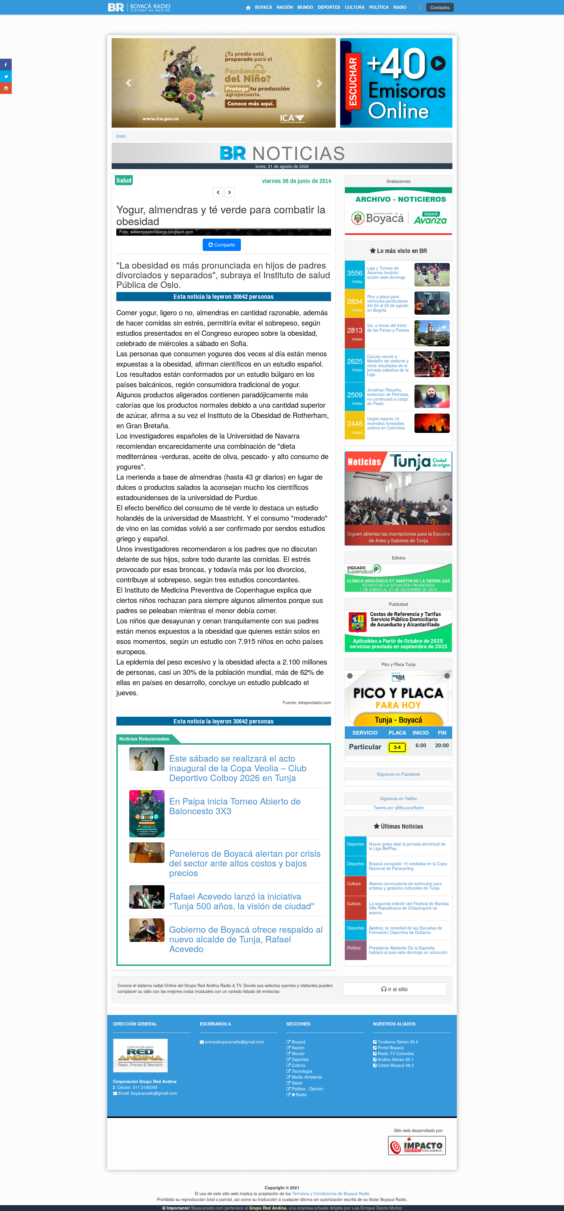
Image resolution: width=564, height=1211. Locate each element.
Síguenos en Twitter (398, 798)
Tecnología (302, 1071)
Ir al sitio (397, 989)
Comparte (224, 244)
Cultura (298, 1065)
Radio (301, 1094)
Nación (298, 1047)
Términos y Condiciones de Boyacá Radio (331, 1193)
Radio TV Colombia (396, 1053)
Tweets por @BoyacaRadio (398, 807)
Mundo (298, 1053)
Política (298, 1089)
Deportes (300, 1059)
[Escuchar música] (396, 83)
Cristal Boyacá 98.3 (396, 1065)
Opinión (316, 1089)
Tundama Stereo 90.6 (398, 1042)
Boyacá (299, 1042)
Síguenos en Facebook (398, 774)
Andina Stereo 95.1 (396, 1059)
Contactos (440, 7)
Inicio (121, 136)
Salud (297, 1083)
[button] (128, 83)
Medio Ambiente (307, 1077)
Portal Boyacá (391, 1047)
